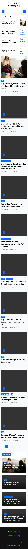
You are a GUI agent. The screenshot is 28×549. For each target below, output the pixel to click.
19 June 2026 (5, 209)
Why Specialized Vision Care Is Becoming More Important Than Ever (12, 321)
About (15, 545)
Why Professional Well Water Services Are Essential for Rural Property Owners (12, 126)
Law (12, 394)
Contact (19, 545)
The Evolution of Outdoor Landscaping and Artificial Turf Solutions (12, 244)
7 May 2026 (5, 327)
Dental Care (9, 279)
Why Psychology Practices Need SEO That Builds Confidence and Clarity (9, 23)
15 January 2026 (6, 440)
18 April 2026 (5, 365)
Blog (3, 356)
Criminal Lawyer (5, 394)
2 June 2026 (5, 249)
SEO (3, 81)
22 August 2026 (6, 91)
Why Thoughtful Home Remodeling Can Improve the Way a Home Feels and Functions (13, 166)
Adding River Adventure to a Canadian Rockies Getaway (9, 52)
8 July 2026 (5, 131)
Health (3, 121)
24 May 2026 (5, 287)
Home (8, 545)
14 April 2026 (5, 402)
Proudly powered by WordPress (7, 542)
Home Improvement (6, 161)
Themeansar (24, 542)
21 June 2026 (5, 171)
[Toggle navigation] (13, 12)
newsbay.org (14, 5)
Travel (3, 201)
